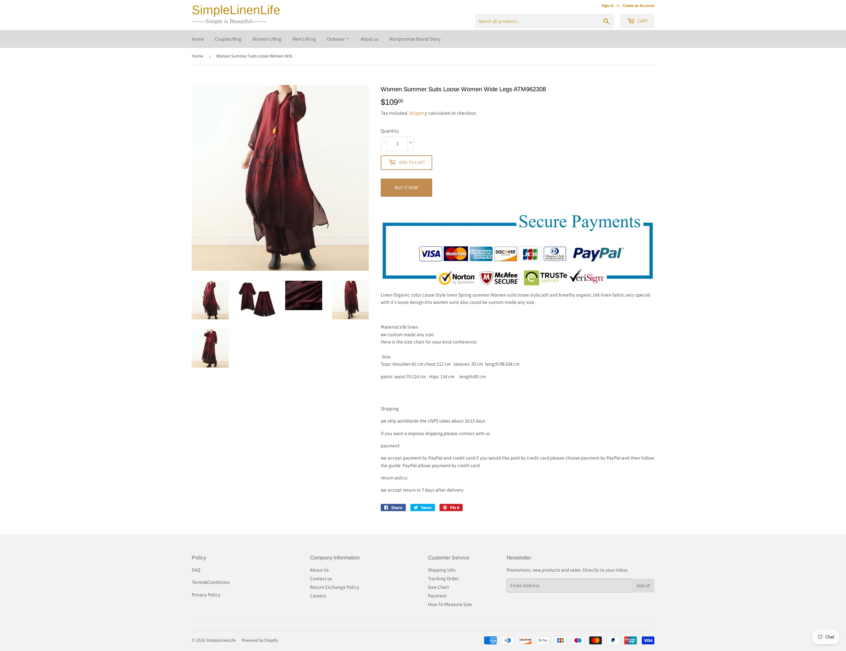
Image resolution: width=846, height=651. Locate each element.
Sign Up (643, 585)
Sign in (608, 5)
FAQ (196, 570)
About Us (319, 570)
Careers (318, 595)
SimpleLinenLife (236, 10)
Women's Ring (267, 39)
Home (198, 39)
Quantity (390, 131)
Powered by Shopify (260, 640)
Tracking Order (443, 578)
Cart (642, 21)
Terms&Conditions (211, 582)
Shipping (418, 113)
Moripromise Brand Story (415, 39)
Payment (437, 595)
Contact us (321, 578)
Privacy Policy (206, 594)
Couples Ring (228, 39)
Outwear (336, 39)
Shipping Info (441, 570)
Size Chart (438, 587)
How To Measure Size (450, 604)
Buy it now (406, 187)
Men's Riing (304, 39)
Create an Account (638, 5)
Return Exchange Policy (334, 587)
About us (369, 39)
